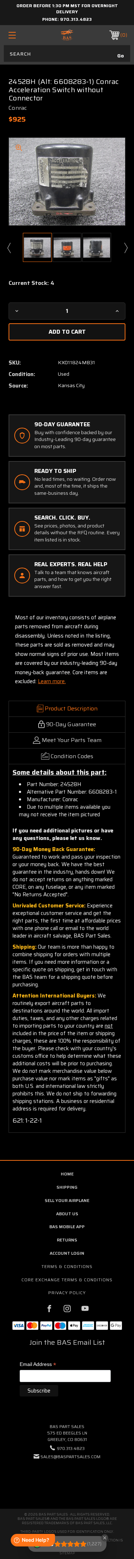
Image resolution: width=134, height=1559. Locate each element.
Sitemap (67, 1553)
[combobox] (67, 53)
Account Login (67, 1253)
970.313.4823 (76, 19)
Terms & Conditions (67, 1266)
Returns (67, 1239)
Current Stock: (31, 283)
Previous (8, 247)
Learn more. (52, 681)
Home (67, 1173)
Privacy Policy (67, 1292)
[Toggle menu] (20, 35)
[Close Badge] (104, 1537)
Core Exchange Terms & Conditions (67, 1279)
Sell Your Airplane (67, 1200)
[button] (67, 1478)
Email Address (38, 1364)
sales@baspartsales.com (70, 1456)
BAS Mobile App (67, 1226)
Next (125, 247)
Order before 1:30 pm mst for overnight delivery (67, 8)
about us (67, 1213)
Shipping (67, 1187)
